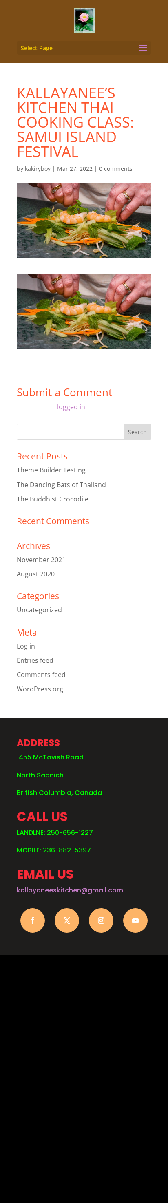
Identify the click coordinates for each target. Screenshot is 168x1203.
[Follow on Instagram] (101, 920)
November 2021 (41, 559)
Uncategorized (39, 609)
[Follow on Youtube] (135, 920)
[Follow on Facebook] (32, 920)
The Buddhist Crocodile (52, 498)
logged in (71, 406)
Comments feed (41, 674)
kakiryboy (38, 168)
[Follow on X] (67, 920)
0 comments (116, 168)
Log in (26, 646)
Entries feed (35, 660)
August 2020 (36, 573)
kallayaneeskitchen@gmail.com (70, 890)
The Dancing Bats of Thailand (61, 484)
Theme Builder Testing (51, 470)
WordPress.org (40, 688)
